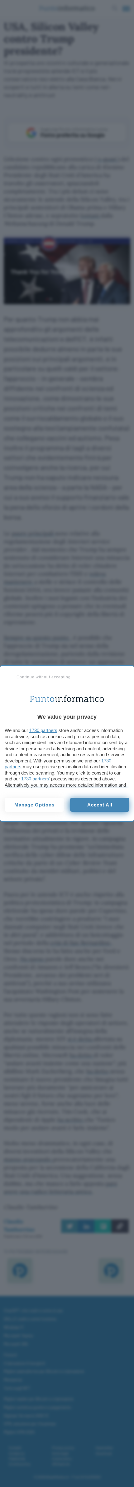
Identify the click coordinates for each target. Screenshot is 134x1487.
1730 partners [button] (43, 730)
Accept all (99, 804)
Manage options (34, 804)
